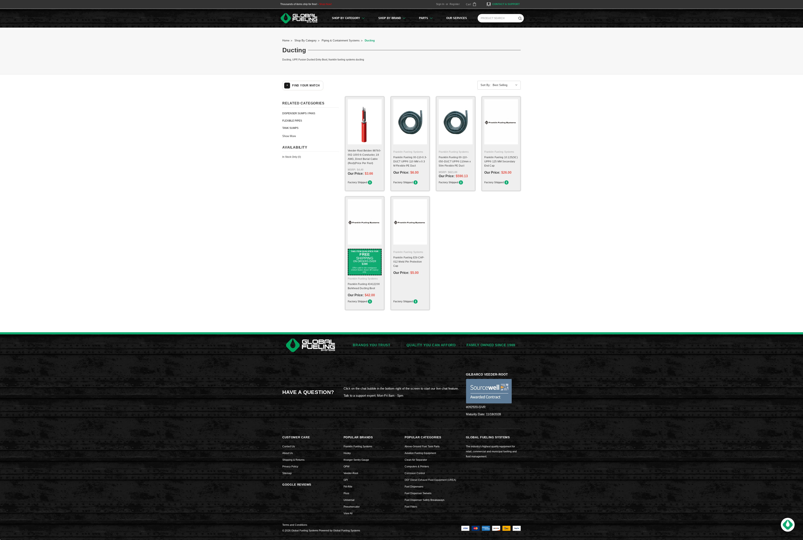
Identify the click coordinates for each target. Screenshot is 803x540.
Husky (347, 453)
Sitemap (287, 473)
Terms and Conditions (294, 524)
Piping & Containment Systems (341, 40)
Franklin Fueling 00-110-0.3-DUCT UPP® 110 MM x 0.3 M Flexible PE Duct (410, 161)
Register (455, 4)
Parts (424, 18)
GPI (346, 479)
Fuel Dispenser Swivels (418, 493)
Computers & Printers (417, 466)
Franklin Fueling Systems (358, 446)
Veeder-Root (351, 473)
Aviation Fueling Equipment (420, 453)
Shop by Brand (390, 18)
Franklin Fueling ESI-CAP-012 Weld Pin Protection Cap (409, 261)
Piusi (346, 493)
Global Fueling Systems (346, 530)
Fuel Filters (411, 506)
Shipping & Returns (293, 459)
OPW (346, 466)
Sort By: (486, 85)
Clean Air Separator (416, 459)
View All (348, 513)
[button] (788, 525)
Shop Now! (325, 4)
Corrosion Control (415, 473)
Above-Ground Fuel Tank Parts (422, 446)
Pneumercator (352, 506)
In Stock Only (291, 156)
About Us (287, 453)
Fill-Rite (348, 486)
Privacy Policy (290, 466)
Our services (456, 18)
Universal (349, 500)
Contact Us (288, 446)
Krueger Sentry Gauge (356, 459)
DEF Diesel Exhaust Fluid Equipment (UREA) (430, 479)
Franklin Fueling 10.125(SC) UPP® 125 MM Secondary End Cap (501, 161)
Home (285, 40)
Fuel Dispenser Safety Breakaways (424, 500)
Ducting (370, 40)
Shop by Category (346, 18)
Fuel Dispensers (414, 486)
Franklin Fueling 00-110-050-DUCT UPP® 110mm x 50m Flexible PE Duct (455, 161)
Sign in (440, 4)
